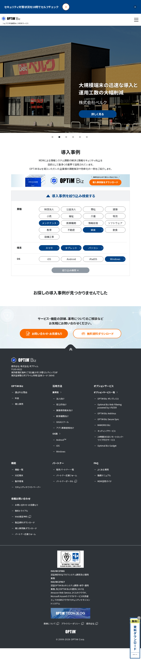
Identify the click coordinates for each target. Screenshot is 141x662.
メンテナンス (49, 223)
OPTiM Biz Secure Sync (108, 419)
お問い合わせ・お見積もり (47, 334)
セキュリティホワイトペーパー (28, 487)
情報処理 (93, 223)
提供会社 (90, 623)
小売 (49, 216)
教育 (49, 230)
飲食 (115, 230)
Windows (115, 259)
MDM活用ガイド (104, 481)
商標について (50, 623)
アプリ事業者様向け (65, 427)
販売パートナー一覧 (65, 469)
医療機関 (71, 223)
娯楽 (93, 230)
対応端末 (19, 475)
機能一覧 (19, 469)
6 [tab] (87, 137)
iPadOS (93, 259)
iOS (49, 259)
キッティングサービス (106, 430)
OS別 (55, 433)
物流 (115, 216)
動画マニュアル (104, 475)
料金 (17, 398)
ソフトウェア (115, 223)
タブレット (71, 248)
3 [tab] (66, 137)
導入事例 (19, 403)
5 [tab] (80, 137)
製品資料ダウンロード (25, 522)
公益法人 (71, 209)
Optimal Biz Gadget (106, 445)
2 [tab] (59, 137)
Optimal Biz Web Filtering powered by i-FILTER (109, 406)
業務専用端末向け (64, 410)
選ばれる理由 (21, 392)
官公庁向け (61, 404)
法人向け (60, 398)
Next (133, 79)
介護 (93, 216)
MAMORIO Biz (103, 425)
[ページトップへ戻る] (70, 349)
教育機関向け (62, 416)
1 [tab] (52, 137)
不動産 (71, 230)
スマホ (49, 248)
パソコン (93, 248)
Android (71, 259)
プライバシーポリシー (70, 623)
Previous (8, 79)
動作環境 (19, 481)
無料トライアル (21, 510)
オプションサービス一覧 (104, 392)
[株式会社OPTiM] (70, 631)
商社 (93, 209)
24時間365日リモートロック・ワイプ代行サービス (110, 438)
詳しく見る (97, 114)
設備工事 (49, 236)
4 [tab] (73, 137)
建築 (115, 209)
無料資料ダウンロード (100, 334)
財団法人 (49, 209)
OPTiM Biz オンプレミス (108, 398)
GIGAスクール (62, 421)
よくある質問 (103, 469)
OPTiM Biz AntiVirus (106, 413)
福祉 (71, 216)
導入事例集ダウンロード (26, 528)
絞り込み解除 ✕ (70, 270)
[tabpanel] (70, 79)
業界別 (55, 392)
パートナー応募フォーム (66, 475)
